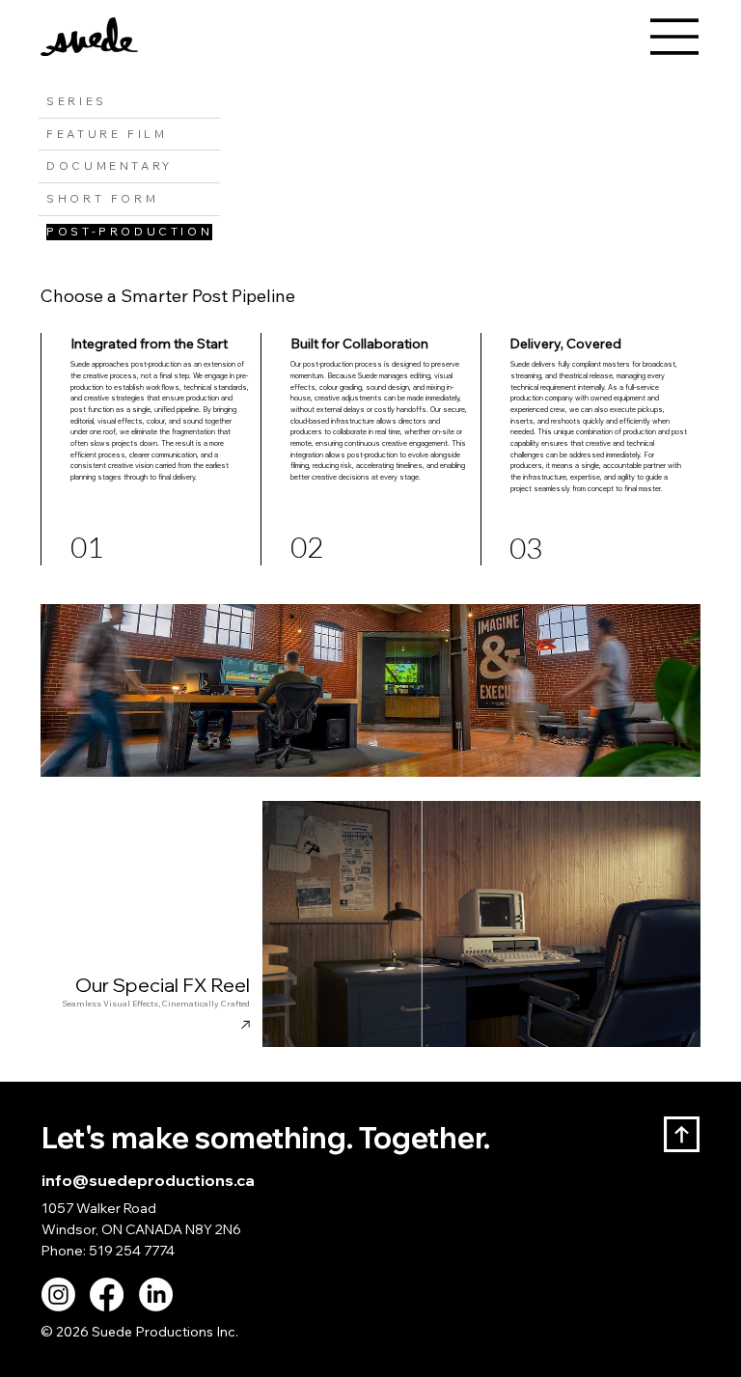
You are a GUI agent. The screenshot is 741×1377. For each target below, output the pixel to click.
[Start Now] (370, 923)
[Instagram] (58, 1294)
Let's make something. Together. (265, 1137)
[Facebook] (107, 1294)
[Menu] (675, 37)
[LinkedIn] (156, 1294)
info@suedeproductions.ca (148, 1180)
